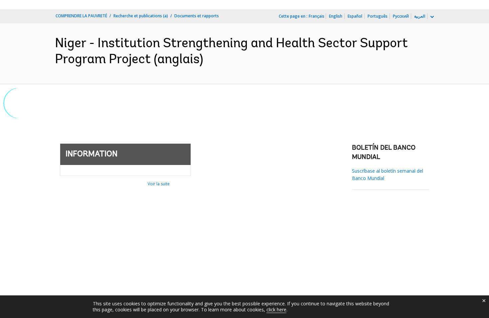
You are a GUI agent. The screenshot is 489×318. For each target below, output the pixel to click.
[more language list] (431, 17)
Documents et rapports (196, 16)
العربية (419, 16)
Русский (401, 16)
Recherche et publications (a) (140, 16)
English (335, 16)
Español (355, 16)
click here (276, 309)
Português (378, 16)
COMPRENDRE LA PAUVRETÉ (81, 16)
